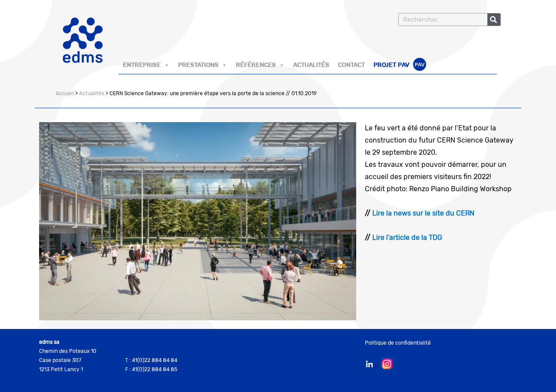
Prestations (198, 65)
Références (256, 65)
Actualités (311, 65)
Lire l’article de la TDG (406, 237)
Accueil (65, 93)
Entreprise (142, 65)
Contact (351, 65)
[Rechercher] (493, 19)
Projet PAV (392, 65)
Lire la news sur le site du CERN (423, 213)
